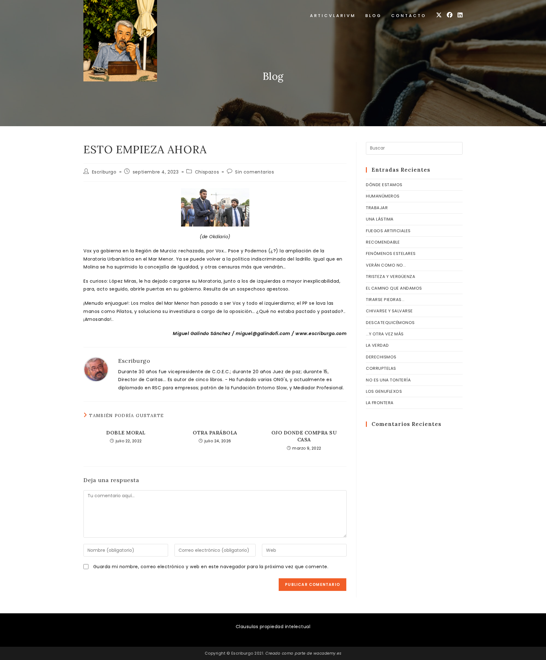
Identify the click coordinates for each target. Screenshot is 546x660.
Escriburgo (104, 172)
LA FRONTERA (380, 403)
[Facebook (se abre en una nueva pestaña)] (449, 15)
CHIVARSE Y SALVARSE (389, 311)
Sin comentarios (254, 172)
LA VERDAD (377, 345)
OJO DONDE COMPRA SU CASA (304, 436)
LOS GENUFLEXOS (384, 391)
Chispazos (207, 172)
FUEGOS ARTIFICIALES (388, 231)
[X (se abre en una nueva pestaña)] (439, 15)
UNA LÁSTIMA (380, 219)
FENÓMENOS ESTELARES (391, 253)
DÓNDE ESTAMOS (384, 185)
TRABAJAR (377, 208)
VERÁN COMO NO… (386, 265)
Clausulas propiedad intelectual (273, 626)
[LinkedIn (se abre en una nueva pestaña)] (460, 15)
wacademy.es (327, 653)
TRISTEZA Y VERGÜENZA (390, 277)
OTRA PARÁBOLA (215, 432)
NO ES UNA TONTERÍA (388, 380)
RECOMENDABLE (383, 242)
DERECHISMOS (381, 357)
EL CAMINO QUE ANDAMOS (394, 288)
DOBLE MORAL (126, 432)
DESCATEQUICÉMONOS (390, 323)
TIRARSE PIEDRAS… (385, 300)
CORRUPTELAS (381, 368)
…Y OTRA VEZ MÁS (385, 334)
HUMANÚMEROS (383, 196)
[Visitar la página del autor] (96, 369)
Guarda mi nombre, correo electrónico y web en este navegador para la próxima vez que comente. (211, 566)
